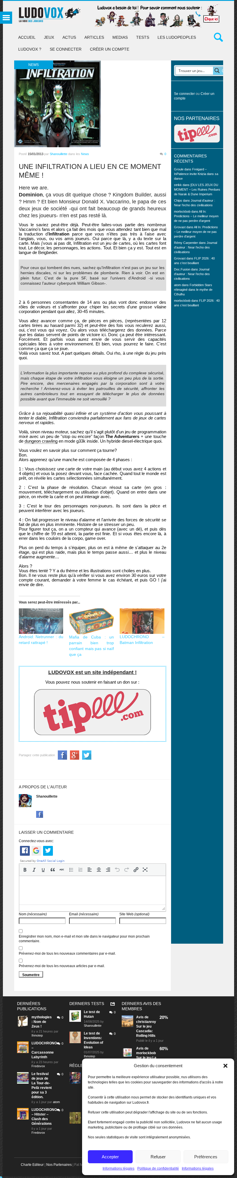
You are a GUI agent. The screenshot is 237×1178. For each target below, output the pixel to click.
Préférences (205, 1156)
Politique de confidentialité (158, 1168)
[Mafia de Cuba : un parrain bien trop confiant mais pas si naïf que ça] (91, 621)
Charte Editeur (32, 1165)
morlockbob (146, 1053)
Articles (94, 37)
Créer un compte (109, 49)
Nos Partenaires (59, 1165)
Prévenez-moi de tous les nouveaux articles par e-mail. (62, 966)
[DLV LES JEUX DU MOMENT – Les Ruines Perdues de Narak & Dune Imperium (197, 189)
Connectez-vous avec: (36, 841)
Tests (142, 37)
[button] (225, 1066)
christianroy (146, 1022)
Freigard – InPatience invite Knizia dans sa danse (196, 174)
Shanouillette (58, 154)
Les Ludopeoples (177, 37)
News (85, 154)
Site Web (134, 914)
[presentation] (25, 869)
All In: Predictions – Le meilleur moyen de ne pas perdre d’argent (196, 216)
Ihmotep (37, 1035)
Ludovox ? (29, 49)
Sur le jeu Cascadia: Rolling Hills (145, 1031)
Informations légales (118, 1168)
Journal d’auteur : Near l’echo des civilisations (195, 247)
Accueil (27, 37)
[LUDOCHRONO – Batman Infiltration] (142, 621)
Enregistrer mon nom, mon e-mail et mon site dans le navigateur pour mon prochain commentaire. (84, 938)
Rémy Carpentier (186, 242)
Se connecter (66, 49)
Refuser (158, 1156)
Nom (33, 914)
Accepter (110, 1156)
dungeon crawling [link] (41, 441)
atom (56, 1102)
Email (84, 914)
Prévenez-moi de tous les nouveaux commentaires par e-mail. (67, 953)
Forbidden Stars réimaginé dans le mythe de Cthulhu (193, 289)
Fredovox (38, 1066)
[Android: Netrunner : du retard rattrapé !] (41, 621)
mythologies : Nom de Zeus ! (42, 1021)
